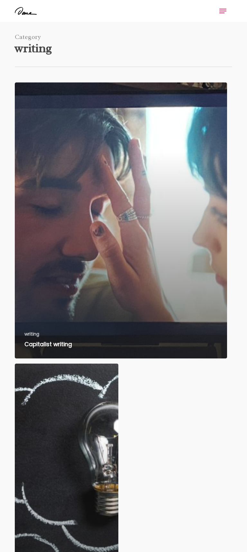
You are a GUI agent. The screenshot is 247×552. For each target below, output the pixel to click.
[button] (223, 11)
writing (31, 334)
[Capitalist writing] (121, 220)
